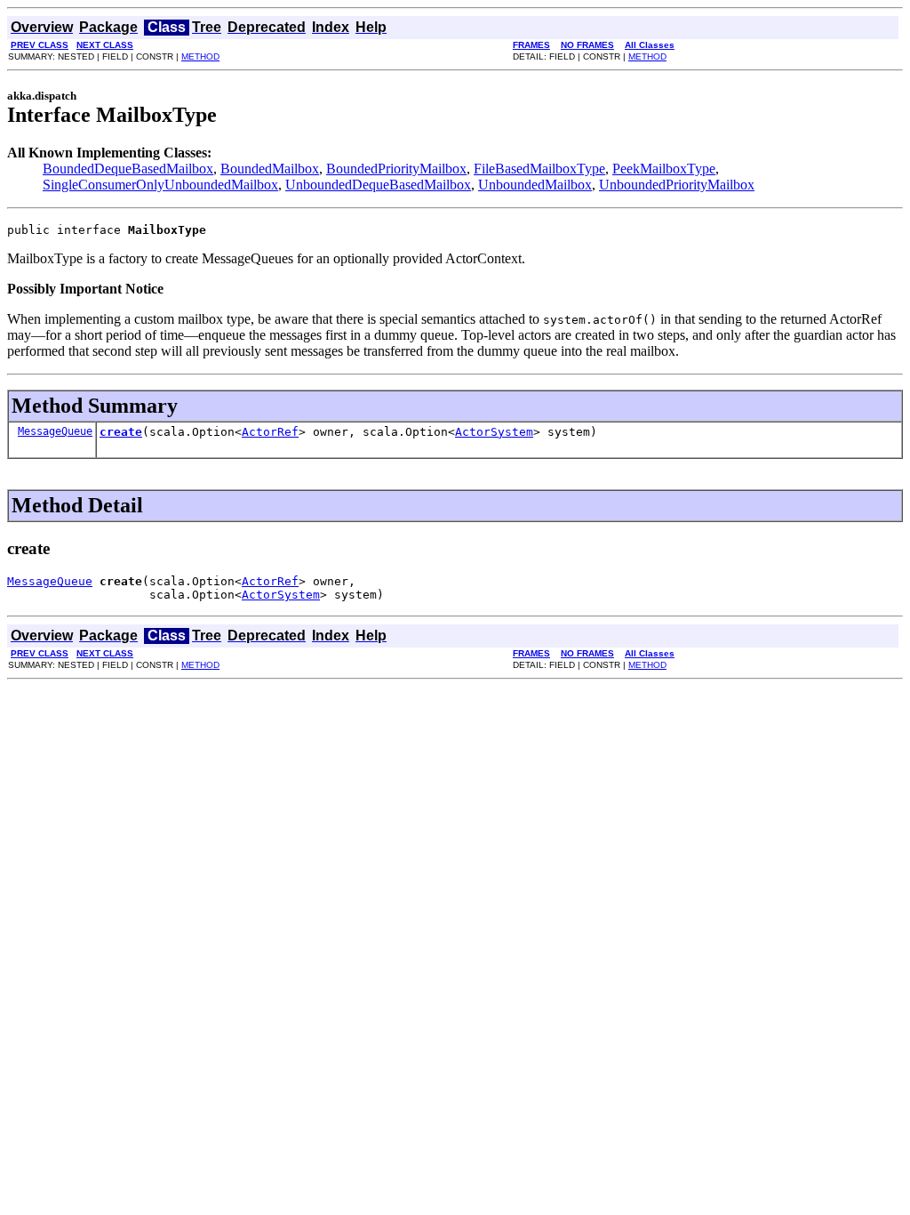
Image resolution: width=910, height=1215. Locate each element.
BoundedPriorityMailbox (396, 168)
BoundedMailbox (269, 168)
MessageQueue (55, 431)
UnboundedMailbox (535, 184)
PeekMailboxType (663, 168)
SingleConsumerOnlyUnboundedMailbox (160, 184)
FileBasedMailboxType (539, 168)
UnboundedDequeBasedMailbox (378, 184)
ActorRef (270, 432)
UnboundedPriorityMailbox (676, 184)
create (121, 432)
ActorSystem (494, 432)
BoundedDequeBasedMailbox (128, 168)
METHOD (200, 56)
